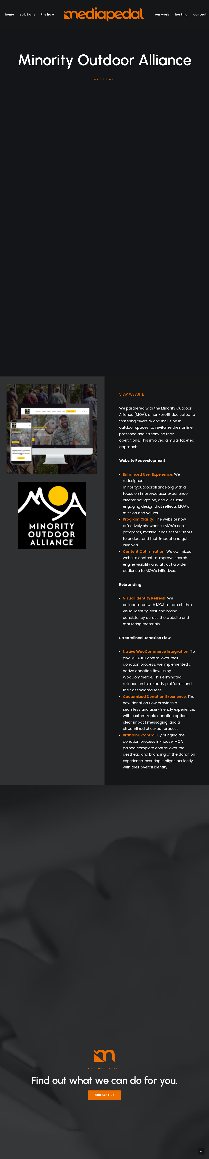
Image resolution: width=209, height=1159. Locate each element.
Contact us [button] (104, 1095)
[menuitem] (9, 14)
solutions (27, 14)
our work (162, 14)
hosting (181, 14)
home (9, 14)
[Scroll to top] (201, 1150)
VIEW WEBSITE (131, 394)
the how (47, 14)
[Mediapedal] (104, 14)
